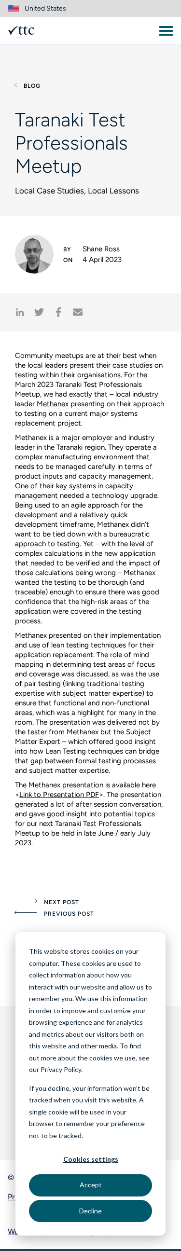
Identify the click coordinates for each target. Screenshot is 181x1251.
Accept (91, 1185)
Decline (90, 1211)
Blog (32, 85)
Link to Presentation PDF (59, 794)
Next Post (61, 902)
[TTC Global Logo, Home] (21, 30)
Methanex (53, 403)
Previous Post (69, 913)
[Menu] (166, 31)
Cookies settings (90, 1159)
